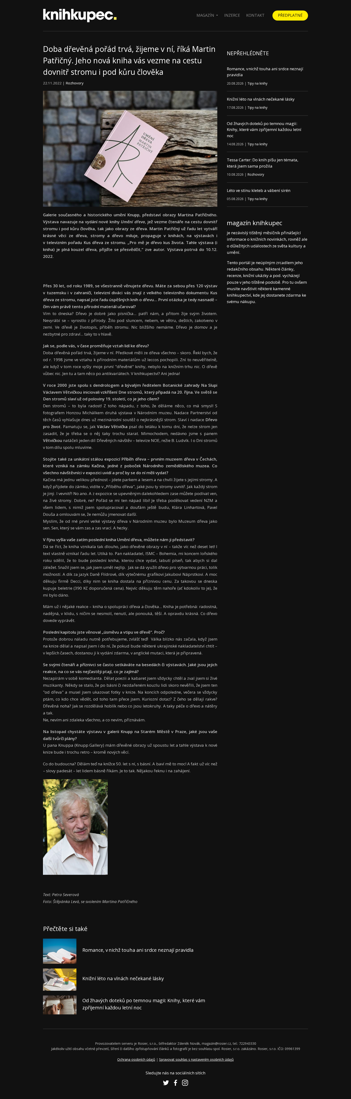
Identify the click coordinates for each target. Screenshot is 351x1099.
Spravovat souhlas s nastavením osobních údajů (196, 1059)
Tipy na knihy (257, 83)
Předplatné (290, 15)
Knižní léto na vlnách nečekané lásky (123, 978)
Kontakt (255, 15)
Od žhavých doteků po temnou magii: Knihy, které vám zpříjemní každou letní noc (264, 129)
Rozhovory (75, 83)
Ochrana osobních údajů (136, 1059)
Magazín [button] (206, 15)
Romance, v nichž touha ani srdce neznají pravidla (137, 950)
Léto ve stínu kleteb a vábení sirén (258, 190)
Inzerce (232, 15)
